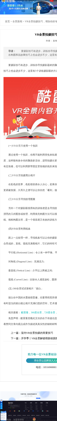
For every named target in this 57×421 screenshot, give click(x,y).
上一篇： (16, 332)
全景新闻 (17, 21)
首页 (7, 21)
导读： (12, 51)
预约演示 (51, 0)
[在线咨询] (1, 400)
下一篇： (16, 338)
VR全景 (16, 145)
